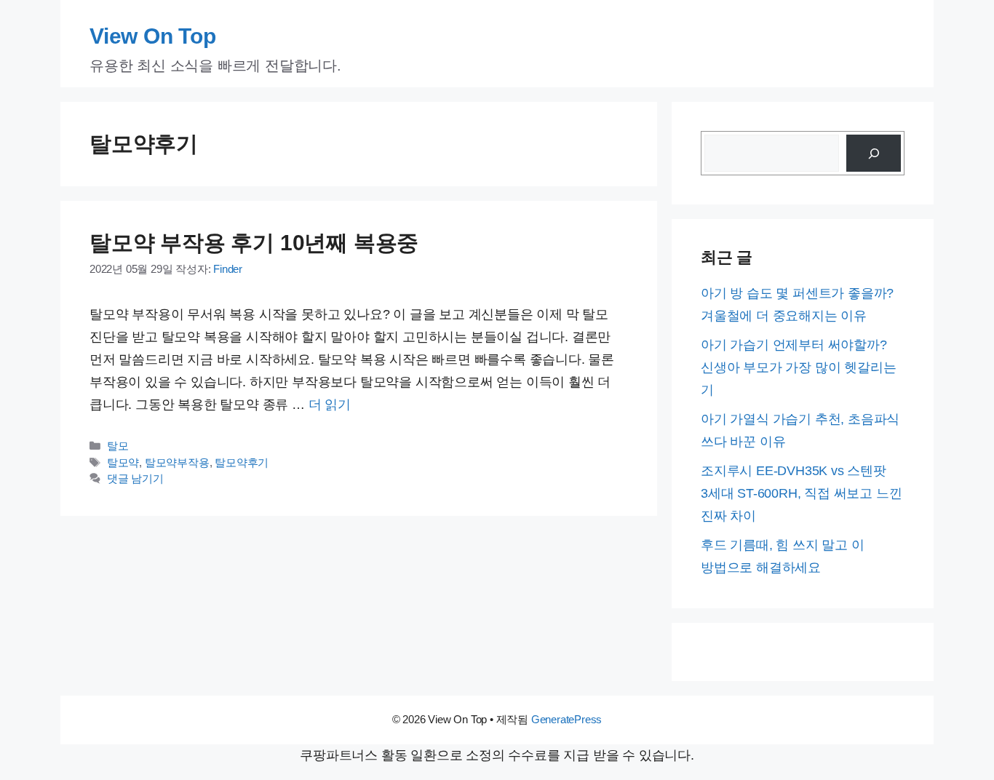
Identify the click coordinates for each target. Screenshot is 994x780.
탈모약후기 (242, 463)
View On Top (153, 36)
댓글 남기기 (135, 479)
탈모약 (123, 463)
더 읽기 (330, 404)
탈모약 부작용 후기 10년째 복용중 (254, 243)
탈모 (118, 446)
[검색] (873, 153)
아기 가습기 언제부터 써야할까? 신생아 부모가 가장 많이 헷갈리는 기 (798, 367)
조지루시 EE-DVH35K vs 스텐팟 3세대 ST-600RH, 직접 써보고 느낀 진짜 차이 (801, 493)
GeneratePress (566, 719)
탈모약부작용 (177, 463)
